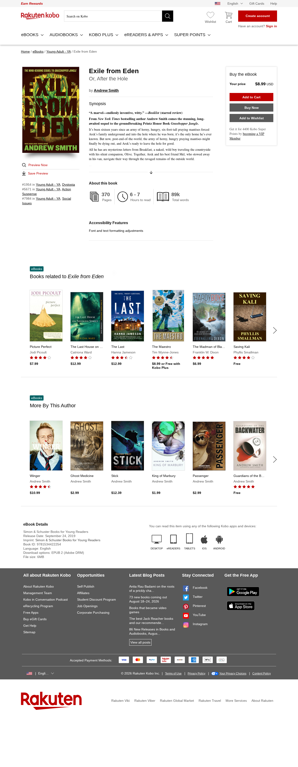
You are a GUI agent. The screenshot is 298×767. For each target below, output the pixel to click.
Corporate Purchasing (93, 612)
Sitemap (29, 632)
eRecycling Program (38, 606)
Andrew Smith (106, 90)
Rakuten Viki (120, 700)
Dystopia (68, 184)
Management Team (37, 593)
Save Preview (38, 173)
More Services (236, 700)
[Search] (167, 16)
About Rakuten (262, 700)
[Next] (275, 330)
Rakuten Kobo (40, 16)
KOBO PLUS (101, 34)
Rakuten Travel (210, 700)
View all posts (140, 642)
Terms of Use (173, 673)
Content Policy (261, 673)
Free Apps (30, 612)
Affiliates (83, 593)
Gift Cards (256, 3)
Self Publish (85, 586)
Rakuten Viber (144, 700)
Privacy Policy (196, 673)
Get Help (29, 625)
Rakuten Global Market (177, 700)
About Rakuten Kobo (38, 586)
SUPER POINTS (190, 34)
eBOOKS (30, 34)
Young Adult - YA (48, 184)
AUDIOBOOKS (64, 34)
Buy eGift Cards (35, 619)
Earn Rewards (32, 3)
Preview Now (37, 165)
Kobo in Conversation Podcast (45, 599)
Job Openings (87, 606)
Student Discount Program (96, 599)
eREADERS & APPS (144, 34)
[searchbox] (118, 16)
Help (273, 3)
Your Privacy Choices (232, 673)
